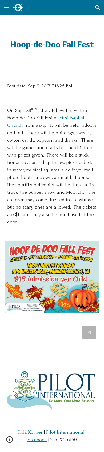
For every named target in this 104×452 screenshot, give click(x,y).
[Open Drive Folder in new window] (89, 332)
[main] (52, 44)
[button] (6, 7)
